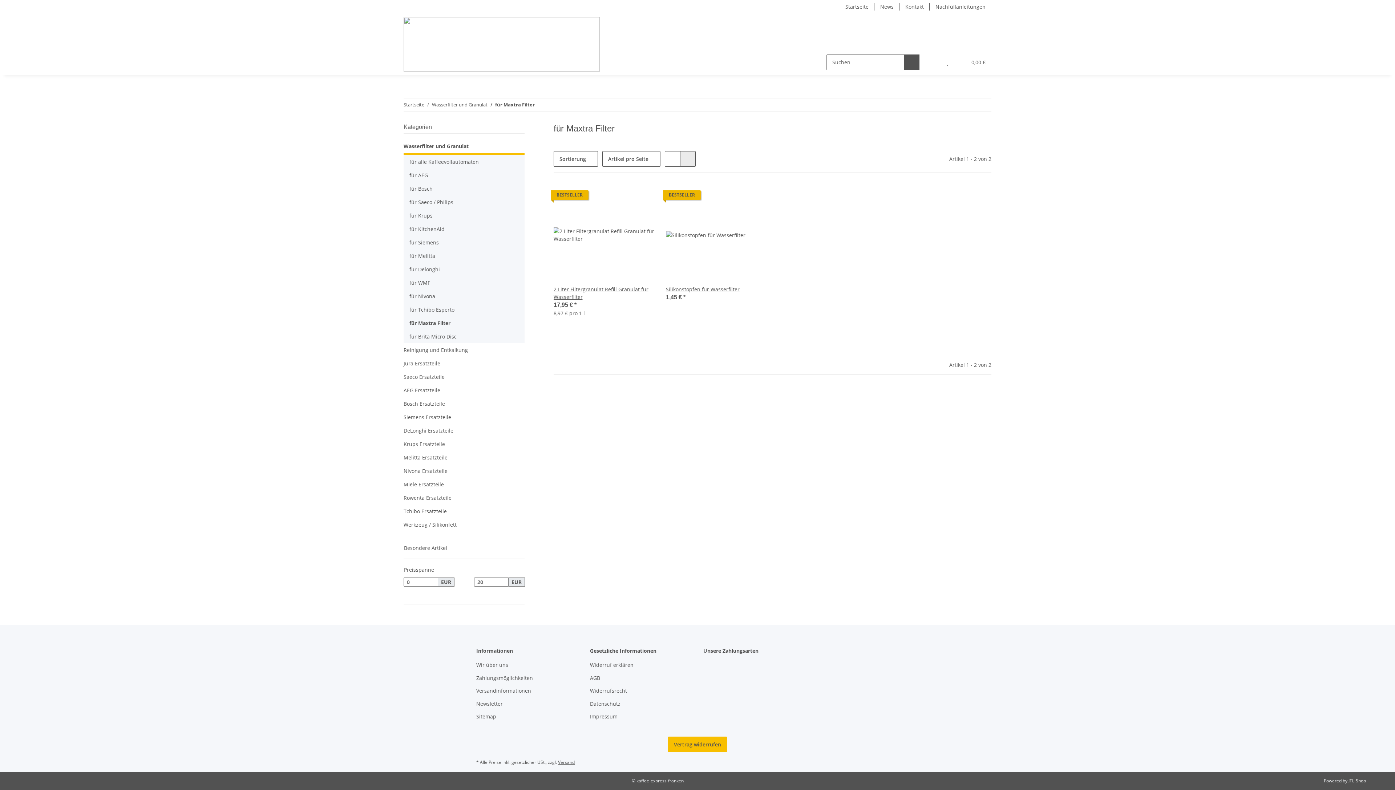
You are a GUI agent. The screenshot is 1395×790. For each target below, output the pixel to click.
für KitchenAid (427, 229)
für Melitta (422, 255)
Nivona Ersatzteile (426, 470)
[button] (933, 62)
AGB (595, 677)
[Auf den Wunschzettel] (642, 197)
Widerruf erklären (612, 664)
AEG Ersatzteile (422, 390)
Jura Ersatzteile (422, 363)
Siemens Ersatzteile (427, 417)
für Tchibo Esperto (431, 309)
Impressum (604, 716)
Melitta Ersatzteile (426, 457)
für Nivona (422, 296)
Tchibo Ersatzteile (425, 511)
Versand (566, 762)
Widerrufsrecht (608, 690)
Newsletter (489, 703)
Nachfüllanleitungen (960, 6)
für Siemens (424, 242)
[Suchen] (911, 62)
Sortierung (572, 158)
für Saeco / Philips (431, 202)
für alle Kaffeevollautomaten (444, 161)
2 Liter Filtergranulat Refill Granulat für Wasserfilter (601, 293)
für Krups (421, 215)
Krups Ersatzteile (424, 444)
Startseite (857, 6)
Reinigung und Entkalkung (436, 350)
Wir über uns (492, 664)
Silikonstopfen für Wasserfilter (703, 289)
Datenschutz (605, 703)
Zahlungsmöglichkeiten (504, 677)
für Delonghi (424, 269)
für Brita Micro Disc (433, 336)
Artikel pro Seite (628, 158)
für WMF (419, 282)
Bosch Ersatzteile (424, 403)
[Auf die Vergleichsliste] (623, 197)
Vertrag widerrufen (697, 744)
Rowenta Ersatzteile (428, 497)
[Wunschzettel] (947, 62)
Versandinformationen (503, 690)
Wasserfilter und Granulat (436, 146)
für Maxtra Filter (429, 323)
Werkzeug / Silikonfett (430, 524)
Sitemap (486, 716)
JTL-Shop (1357, 781)
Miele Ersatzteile (424, 484)
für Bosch (421, 188)
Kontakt (914, 6)
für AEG (418, 175)
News (887, 6)
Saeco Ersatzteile (424, 376)
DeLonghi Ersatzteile (428, 430)
